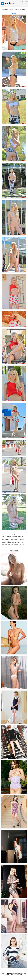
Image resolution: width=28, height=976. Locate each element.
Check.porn (16, 971)
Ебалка (14, 13)
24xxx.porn (11, 971)
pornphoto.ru (9, 973)
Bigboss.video (20, 1)
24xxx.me (26, 1)
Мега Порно (14, 531)
